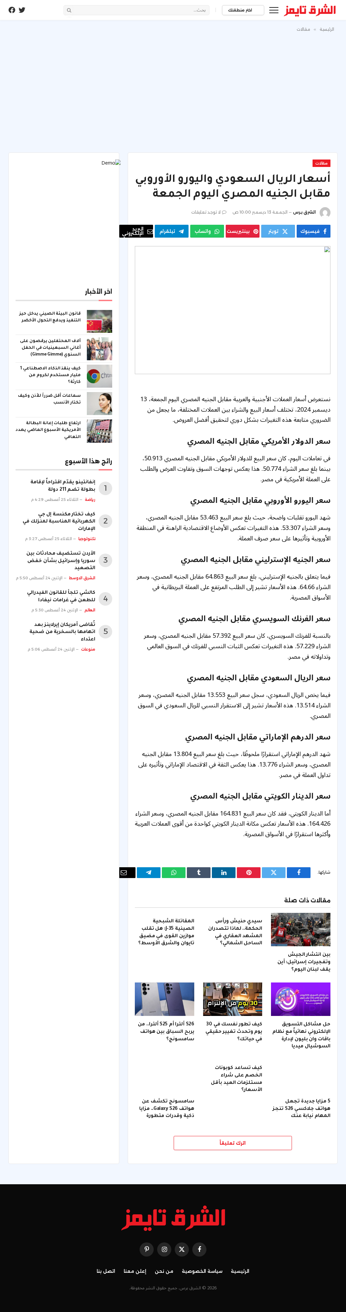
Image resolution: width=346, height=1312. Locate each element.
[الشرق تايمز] (309, 10)
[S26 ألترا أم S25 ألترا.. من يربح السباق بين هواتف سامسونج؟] (164, 999)
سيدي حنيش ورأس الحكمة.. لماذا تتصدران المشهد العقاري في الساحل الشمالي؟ (235, 932)
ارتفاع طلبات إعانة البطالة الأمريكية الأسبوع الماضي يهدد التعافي (48, 430)
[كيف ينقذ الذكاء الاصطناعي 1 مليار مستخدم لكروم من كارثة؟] (99, 376)
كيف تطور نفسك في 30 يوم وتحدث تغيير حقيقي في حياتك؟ (234, 1032)
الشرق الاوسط (82, 578)
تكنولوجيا (86, 538)
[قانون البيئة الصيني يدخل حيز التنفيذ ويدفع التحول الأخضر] (99, 321)
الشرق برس (304, 212)
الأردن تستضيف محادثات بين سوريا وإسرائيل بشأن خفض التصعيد (60, 561)
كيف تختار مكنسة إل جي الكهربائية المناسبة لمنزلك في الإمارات (59, 522)
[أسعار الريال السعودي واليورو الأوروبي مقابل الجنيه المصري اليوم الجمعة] (232, 310)
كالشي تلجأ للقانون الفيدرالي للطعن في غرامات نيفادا (61, 596)
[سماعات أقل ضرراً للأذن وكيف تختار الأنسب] (99, 403)
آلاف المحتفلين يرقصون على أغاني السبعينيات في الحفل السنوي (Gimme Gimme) (50, 348)
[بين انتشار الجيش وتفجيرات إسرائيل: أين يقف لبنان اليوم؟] (300, 929)
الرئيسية (240, 1271)
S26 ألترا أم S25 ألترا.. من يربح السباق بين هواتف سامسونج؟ (166, 1032)
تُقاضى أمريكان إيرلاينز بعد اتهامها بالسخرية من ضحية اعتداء (62, 633)
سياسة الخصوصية (202, 1271)
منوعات (88, 649)
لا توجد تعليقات (206, 212)
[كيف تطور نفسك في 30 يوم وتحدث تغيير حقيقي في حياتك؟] (233, 999)
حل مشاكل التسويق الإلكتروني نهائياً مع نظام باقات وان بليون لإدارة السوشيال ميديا (301, 1035)
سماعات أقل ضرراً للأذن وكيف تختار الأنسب (49, 399)
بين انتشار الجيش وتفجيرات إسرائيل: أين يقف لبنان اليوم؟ (303, 962)
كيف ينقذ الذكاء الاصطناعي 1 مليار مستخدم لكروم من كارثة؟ (50, 375)
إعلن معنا (135, 1271)
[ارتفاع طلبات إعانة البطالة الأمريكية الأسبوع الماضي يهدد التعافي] (99, 430)
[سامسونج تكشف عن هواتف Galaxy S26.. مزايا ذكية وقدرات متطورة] (164, 1076)
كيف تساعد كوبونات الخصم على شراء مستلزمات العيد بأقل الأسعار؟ (236, 1079)
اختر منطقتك (240, 10)
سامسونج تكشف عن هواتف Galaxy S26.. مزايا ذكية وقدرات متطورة (166, 1109)
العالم (89, 610)
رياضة (90, 499)
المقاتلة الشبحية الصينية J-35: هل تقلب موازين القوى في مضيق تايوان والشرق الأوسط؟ (166, 932)
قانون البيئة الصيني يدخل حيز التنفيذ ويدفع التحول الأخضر (50, 317)
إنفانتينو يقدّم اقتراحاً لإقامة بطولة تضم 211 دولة (62, 486)
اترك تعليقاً (233, 1143)
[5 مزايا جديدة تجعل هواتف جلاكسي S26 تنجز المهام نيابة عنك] (300, 1076)
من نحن (164, 1271)
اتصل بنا (106, 1271)
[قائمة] (273, 10)
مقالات (321, 163)
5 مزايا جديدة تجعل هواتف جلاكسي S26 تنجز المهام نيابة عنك (301, 1109)
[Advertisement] (173, 91)
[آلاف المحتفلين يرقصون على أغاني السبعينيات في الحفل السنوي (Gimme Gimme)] (99, 348)
